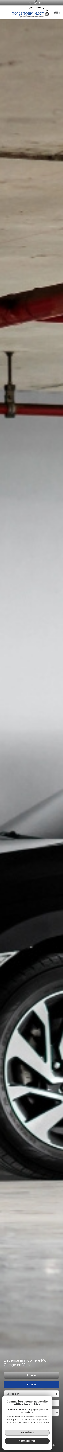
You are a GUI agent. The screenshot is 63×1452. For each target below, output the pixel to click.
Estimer (31, 1384)
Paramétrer (27, 1432)
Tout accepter (27, 1441)
